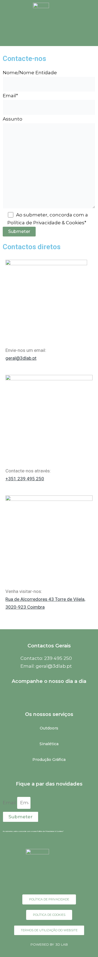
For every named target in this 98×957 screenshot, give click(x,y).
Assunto (12, 119)
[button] (38, 35)
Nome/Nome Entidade (30, 72)
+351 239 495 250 (24, 478)
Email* (10, 95)
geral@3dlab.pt (20, 358)
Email (10, 802)
